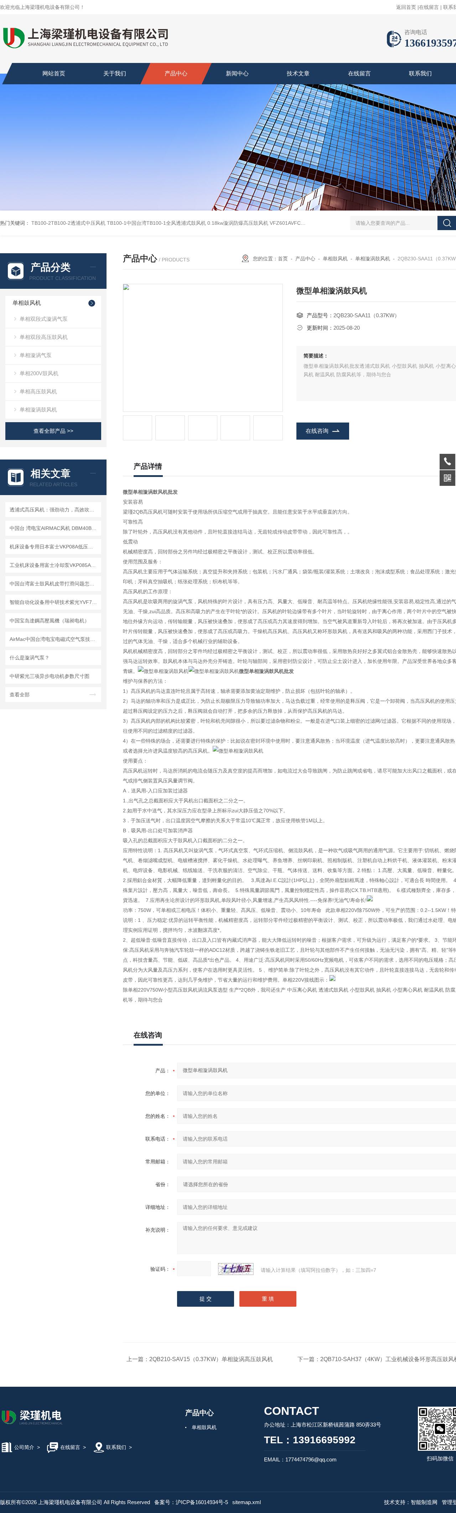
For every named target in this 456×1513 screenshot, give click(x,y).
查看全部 (20, 694)
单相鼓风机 (26, 303)
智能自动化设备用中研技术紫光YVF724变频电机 (54, 602)
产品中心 (176, 73)
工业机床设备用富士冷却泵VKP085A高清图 (54, 565)
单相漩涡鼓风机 (38, 410)
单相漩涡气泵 (36, 355)
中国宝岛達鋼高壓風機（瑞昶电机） (49, 620)
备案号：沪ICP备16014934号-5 (191, 1502)
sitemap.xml (246, 1502)
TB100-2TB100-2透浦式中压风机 (68, 223)
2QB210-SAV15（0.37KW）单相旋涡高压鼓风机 (211, 1359)
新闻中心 (237, 73)
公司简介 (24, 1447)
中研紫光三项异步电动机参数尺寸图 (49, 676)
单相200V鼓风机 (39, 373)
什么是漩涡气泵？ (30, 657)
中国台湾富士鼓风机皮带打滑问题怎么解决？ (54, 583)
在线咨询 (317, 431)
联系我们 (420, 73)
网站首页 (53, 73)
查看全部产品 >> (53, 431)
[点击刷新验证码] (236, 1269)
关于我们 (114, 73)
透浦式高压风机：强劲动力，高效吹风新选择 (54, 510)
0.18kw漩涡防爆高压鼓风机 (237, 223)
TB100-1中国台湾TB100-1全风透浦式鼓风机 (156, 223)
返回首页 (406, 7)
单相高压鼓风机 (38, 391)
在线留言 (429, 7)
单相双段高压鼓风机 (44, 337)
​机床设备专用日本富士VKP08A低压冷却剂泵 (54, 547)
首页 (283, 258)
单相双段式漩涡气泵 (44, 319)
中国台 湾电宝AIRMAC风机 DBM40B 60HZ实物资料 (54, 528)
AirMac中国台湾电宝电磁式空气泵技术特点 (54, 639)
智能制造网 (424, 1502)
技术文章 (298, 73)
